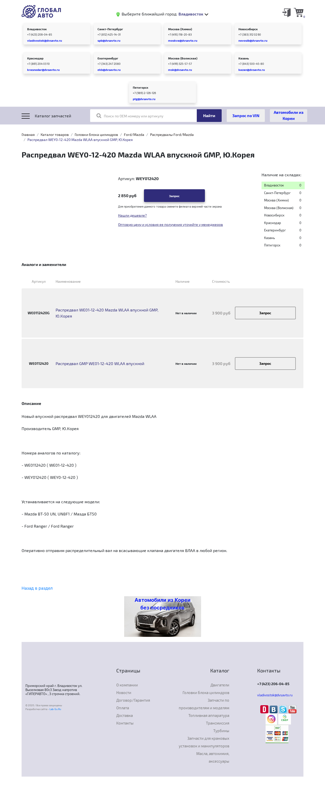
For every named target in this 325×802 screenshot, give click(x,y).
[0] (298, 12)
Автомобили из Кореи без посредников (162, 604)
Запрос (174, 196)
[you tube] (292, 709)
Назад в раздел (37, 588)
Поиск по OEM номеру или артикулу (133, 116)
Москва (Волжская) (182, 58)
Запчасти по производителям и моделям (204, 704)
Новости (123, 692)
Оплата (122, 707)
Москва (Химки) (180, 29)
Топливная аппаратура (208, 715)
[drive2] (265, 709)
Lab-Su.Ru (55, 709)
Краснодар (35, 58)
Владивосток (37, 29)
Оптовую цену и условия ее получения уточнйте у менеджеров (170, 224)
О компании (127, 685)
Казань (243, 58)
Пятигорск (140, 87)
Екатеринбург (108, 58)
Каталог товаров (55, 134)
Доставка (124, 715)
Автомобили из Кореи (288, 115)
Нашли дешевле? (132, 215)
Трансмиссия (217, 723)
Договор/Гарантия (133, 700)
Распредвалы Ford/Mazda (172, 134)
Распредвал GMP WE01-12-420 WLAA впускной (100, 363)
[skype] (283, 709)
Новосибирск (248, 29)
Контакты (125, 723)
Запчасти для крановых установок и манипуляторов (204, 742)
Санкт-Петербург (110, 29)
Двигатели (219, 685)
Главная (28, 134)
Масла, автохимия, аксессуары (212, 757)
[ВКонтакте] (274, 709)
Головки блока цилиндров (96, 134)
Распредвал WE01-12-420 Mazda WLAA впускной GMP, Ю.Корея (107, 312)
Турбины (221, 730)
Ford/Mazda (134, 134)
